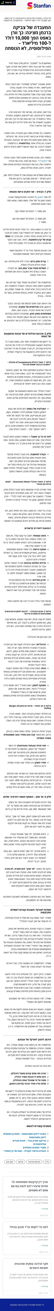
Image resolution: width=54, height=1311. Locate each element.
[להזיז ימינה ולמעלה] (3, 2)
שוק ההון (9, 1161)
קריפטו (20, 1161)
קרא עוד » (44, 1209)
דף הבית (47, 18)
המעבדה (43, 160)
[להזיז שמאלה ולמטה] (2, 3)
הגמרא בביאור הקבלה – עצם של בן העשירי (25, 1150)
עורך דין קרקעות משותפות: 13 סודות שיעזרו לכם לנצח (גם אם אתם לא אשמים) (29, 1186)
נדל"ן (47, 1161)
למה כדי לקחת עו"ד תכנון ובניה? (29, 1227)
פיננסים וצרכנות (34, 1161)
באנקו (40, 197)
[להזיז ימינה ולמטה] (3, 3)
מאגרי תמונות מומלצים (34, 1147)
